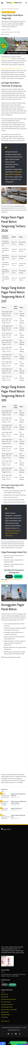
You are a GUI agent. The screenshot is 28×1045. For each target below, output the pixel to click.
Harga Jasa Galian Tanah (16, 808)
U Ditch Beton (4, 1017)
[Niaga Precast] (14, 2)
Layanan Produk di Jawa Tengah (9, 1009)
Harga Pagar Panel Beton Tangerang (11, 68)
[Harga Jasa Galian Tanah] (5, 810)
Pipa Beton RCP (5, 1012)
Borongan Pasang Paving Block (8, 999)
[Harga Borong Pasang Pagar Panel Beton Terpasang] (5, 803)
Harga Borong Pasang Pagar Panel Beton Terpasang (12, 533)
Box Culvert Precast (6, 1001)
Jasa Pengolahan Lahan (7, 1007)
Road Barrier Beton (5, 1014)
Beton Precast (4, 994)
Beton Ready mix (5, 1021)
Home (4, 8)
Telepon (5, 985)
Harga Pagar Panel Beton (13, 8)
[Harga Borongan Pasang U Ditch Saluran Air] (5, 796)
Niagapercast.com (6, 58)
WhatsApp (12, 985)
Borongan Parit (4, 996)
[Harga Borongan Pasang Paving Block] (5, 817)
